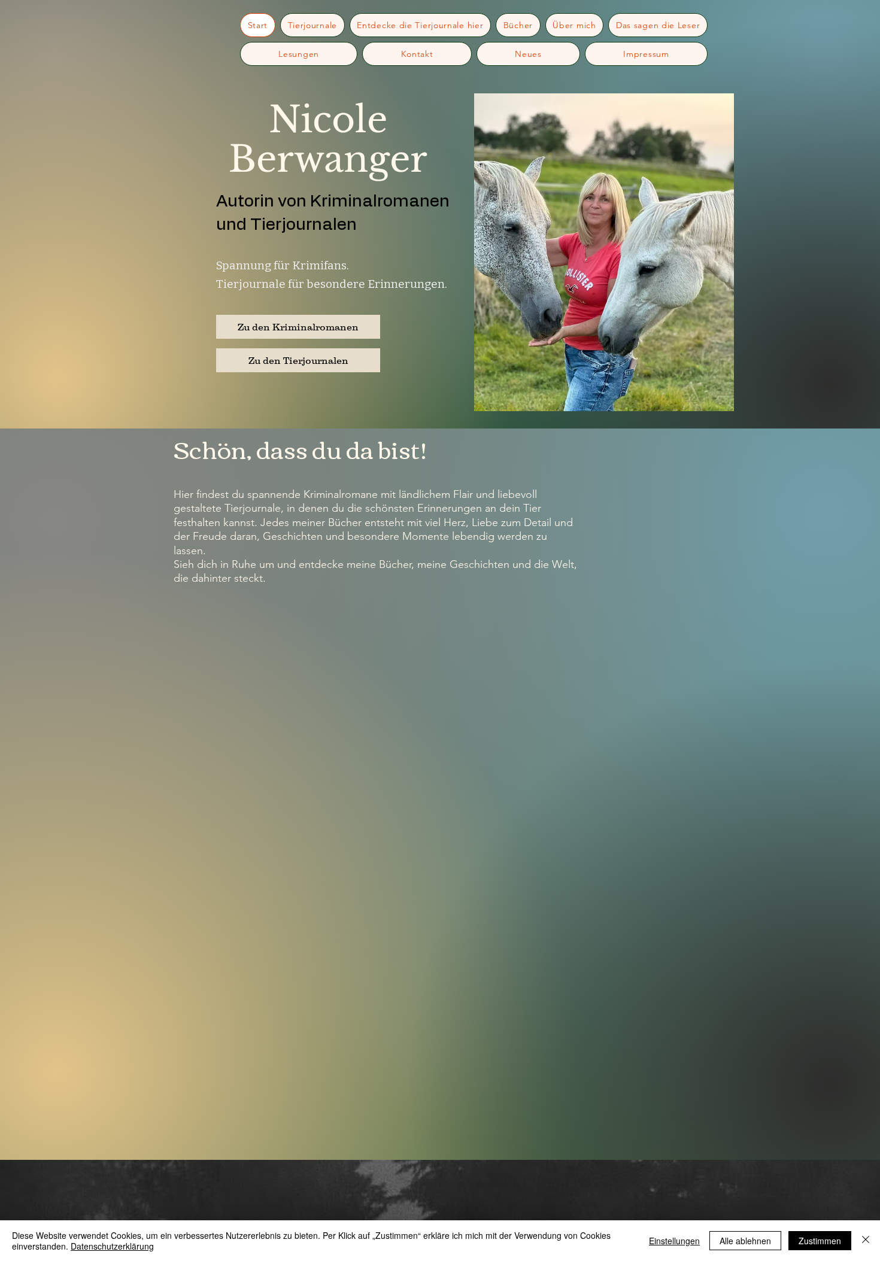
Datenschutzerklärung (112, 1246)
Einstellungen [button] (674, 1241)
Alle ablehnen (745, 1241)
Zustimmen (820, 1241)
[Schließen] (865, 1240)
